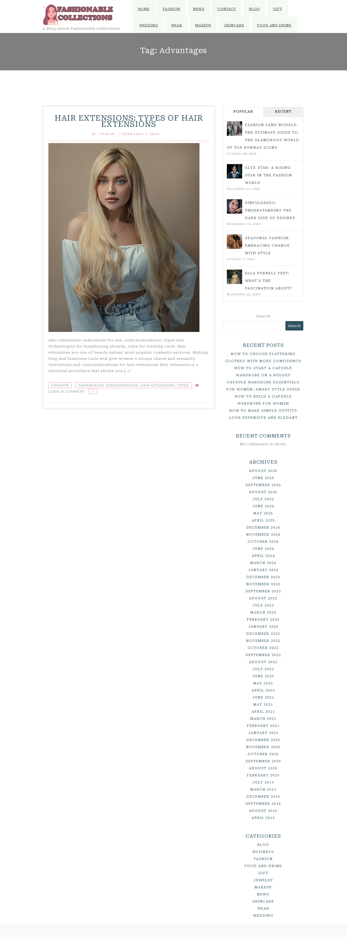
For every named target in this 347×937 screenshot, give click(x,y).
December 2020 (263, 740)
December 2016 (263, 796)
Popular (243, 111)
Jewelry (263, 880)
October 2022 (263, 648)
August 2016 (263, 811)
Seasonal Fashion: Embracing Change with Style (267, 245)
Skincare (234, 25)
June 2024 (263, 549)
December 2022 (263, 634)
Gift (277, 9)
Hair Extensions (158, 385)
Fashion (171, 9)
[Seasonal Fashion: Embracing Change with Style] (234, 242)
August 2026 (263, 471)
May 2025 (263, 513)
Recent (283, 111)
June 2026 (263, 478)
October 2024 (263, 541)
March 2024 (263, 563)
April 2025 (263, 520)
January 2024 (263, 570)
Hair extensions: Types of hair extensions (129, 121)
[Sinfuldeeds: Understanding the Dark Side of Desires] (234, 206)
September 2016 (263, 804)
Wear (176, 25)
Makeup (203, 25)
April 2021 (263, 711)
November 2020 (263, 747)
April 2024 (263, 556)
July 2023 (263, 605)
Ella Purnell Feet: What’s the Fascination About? (268, 280)
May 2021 (263, 704)
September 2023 (263, 591)
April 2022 (263, 690)
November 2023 (263, 584)
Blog (254, 9)
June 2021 (263, 697)
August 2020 (263, 768)
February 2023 (263, 619)
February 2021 (263, 726)
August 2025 (263, 492)
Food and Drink (274, 25)
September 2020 (263, 761)
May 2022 (263, 683)
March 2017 (263, 789)
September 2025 (263, 485)
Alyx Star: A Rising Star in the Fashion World (268, 175)
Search (263, 316)
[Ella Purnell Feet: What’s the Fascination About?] (234, 277)
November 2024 (263, 534)
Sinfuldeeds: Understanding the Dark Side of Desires (270, 210)
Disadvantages (122, 385)
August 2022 (263, 662)
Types (183, 385)
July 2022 (263, 669)
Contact (226, 9)
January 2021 (263, 733)
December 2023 (263, 577)
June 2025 (263, 506)
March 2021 (263, 719)
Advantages (91, 385)
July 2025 (263, 499)
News (198, 9)
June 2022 (263, 676)
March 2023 (263, 612)
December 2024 (263, 527)
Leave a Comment (66, 391)
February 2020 (263, 775)
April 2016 (263, 818)
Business (263, 852)
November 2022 (263, 641)
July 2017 (263, 782)
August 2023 (263, 598)
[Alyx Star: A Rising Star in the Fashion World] (234, 171)
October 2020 (263, 754)
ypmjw (107, 134)
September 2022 (263, 655)
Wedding (148, 25)
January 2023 (263, 626)
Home (144, 9)
